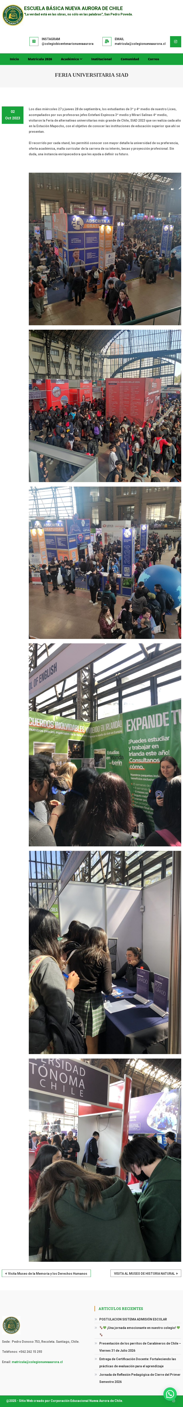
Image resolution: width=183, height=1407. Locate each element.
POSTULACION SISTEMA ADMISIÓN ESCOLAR (133, 1319)
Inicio (14, 59)
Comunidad (130, 59)
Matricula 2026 (40, 59)
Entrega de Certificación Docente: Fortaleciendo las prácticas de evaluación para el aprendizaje (137, 1362)
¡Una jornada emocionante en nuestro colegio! (141, 1328)
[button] (170, 1394)
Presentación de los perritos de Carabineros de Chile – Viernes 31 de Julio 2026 (140, 1347)
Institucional (101, 59)
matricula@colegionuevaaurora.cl (37, 1362)
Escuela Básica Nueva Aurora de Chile (73, 8)
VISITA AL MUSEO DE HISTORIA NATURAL (144, 1273)
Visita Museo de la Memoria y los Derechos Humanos (47, 1273)
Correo (153, 59)
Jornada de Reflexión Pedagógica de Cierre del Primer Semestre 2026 (140, 1378)
